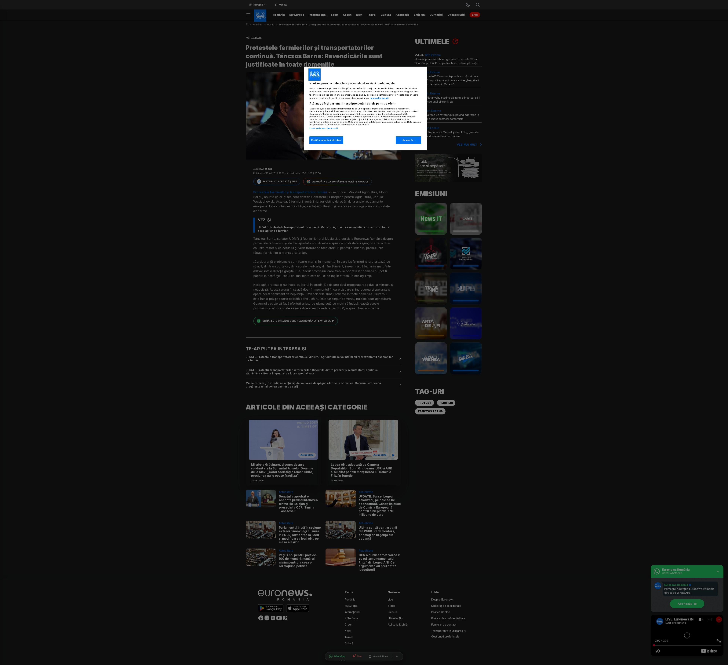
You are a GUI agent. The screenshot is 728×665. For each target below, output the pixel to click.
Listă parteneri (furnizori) (323, 128)
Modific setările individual (326, 140)
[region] (365, 109)
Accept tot (408, 140)
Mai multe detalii (379, 98)
